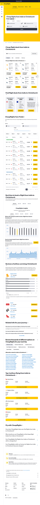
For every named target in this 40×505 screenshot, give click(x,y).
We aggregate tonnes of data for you (12, 475)
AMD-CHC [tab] (24, 203)
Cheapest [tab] (8, 57)
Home (6, 42)
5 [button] (35, 189)
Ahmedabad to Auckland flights (11, 363)
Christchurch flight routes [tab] (19, 344)
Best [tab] (12, 57)
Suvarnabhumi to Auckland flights (27, 360)
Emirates (11, 302)
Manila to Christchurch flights (11, 369)
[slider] (30, 130)
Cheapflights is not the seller (11, 473)
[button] (39, 1)
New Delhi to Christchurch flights (27, 363)
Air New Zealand (13, 308)
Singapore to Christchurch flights (11, 357)
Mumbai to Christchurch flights (11, 364)
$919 (12, 19)
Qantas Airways (13, 314)
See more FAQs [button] (21, 335)
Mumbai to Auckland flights (10, 360)
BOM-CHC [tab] (14, 203)
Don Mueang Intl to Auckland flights (28, 364)
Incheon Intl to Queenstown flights (27, 367)
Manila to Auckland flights (26, 357)
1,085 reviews (12, 317)
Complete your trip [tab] (28, 344)
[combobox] (19, 20)
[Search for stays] (1, 9)
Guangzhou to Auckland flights (11, 367)
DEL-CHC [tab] (19, 203)
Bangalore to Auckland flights (11, 366)
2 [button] (28, 189)
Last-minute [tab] (17, 57)
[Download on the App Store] (33, 489)
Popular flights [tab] (8, 349)
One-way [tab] (23, 57)
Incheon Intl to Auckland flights (11, 354)
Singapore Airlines (13, 273)
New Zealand (10, 42)
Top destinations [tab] (16, 349)
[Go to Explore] (1, 14)
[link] (10, 111)
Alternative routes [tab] (9, 344)
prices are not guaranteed (26, 470)
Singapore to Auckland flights (27, 354)
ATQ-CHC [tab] (29, 203)
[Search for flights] (1, 7)
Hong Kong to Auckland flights (27, 356)
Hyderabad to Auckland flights (27, 366)
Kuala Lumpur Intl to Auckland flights (12, 356)
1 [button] (26, 189)
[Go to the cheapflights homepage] (7, 3)
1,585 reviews (12, 276)
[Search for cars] (1, 11)
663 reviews (12, 311)
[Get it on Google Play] (33, 486)
